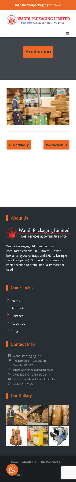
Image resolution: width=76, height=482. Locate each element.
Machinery (21, 145)
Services (17, 316)
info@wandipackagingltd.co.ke (38, 5)
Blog (15, 331)
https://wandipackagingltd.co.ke (34, 379)
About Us (18, 323)
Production (54, 145)
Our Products (49, 462)
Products (18, 308)
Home (16, 301)
